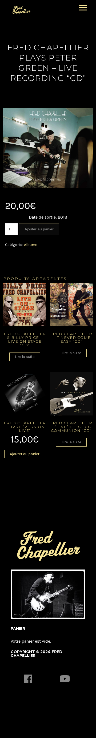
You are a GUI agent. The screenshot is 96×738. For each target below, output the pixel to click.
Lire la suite (24, 356)
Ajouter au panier (39, 229)
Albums (30, 244)
